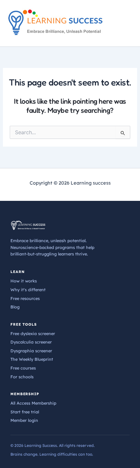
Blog (15, 306)
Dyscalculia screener (31, 341)
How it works (23, 280)
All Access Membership (33, 403)
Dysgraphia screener (31, 350)
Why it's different (28, 289)
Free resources (25, 298)
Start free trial (24, 411)
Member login (24, 420)
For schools (22, 376)
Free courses (23, 367)
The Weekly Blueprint (31, 359)
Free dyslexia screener (32, 333)
